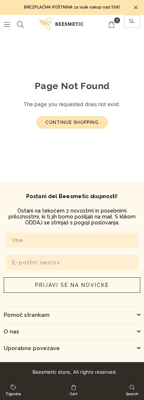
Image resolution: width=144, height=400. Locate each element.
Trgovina (13, 393)
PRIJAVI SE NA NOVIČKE (72, 285)
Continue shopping (72, 122)
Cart (74, 393)
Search (132, 393)
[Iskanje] (20, 24)
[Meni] (7, 24)
